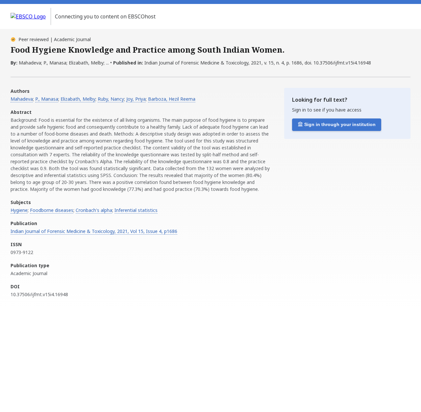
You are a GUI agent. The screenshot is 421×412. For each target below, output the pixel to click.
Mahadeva (22, 99)
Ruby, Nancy (111, 99)
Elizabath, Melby (78, 99)
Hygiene (19, 210)
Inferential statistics (136, 210)
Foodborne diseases (51, 210)
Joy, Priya (136, 99)
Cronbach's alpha (94, 210)
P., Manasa (46, 99)
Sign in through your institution (340, 124)
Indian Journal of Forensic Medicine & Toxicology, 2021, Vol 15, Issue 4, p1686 (94, 231)
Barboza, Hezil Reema (171, 99)
